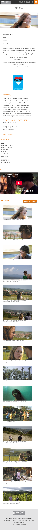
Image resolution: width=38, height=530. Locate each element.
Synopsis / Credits (8, 34)
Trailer (5, 37)
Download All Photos (30, 201)
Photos (5, 40)
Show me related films (8, 134)
